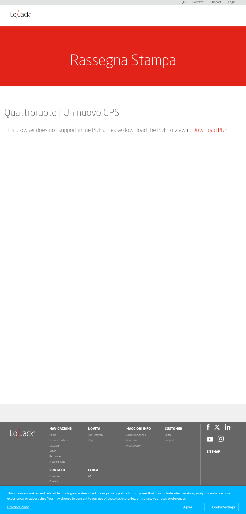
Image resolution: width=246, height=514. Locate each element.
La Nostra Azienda (136, 435)
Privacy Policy (133, 445)
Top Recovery (95, 435)
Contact (53, 481)
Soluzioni (54, 445)
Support (215, 2)
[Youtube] (210, 439)
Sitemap (213, 452)
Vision (52, 451)
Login (231, 2)
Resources (55, 456)
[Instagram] (221, 439)
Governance (132, 440)
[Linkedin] (227, 428)
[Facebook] (208, 428)
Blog (90, 440)
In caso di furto (57, 461)
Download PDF (210, 130)
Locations (54, 476)
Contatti (197, 2)
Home (52, 435)
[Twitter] (217, 428)
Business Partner (58, 440)
